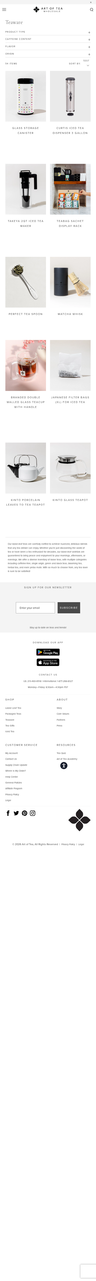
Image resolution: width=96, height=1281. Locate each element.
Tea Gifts (10, 725)
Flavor (10, 46)
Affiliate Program (13, 788)
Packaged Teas (13, 713)
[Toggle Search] (92, 10)
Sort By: (75, 63)
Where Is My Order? (15, 770)
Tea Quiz (61, 753)
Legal (8, 800)
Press (59, 725)
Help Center (11, 776)
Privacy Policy (12, 794)
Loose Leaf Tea (13, 707)
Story (59, 707)
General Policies (13, 782)
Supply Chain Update (16, 764)
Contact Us (11, 758)
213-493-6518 (34, 681)
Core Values (63, 713)
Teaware (9, 719)
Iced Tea (9, 731)
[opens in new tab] (48, 652)
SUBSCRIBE (69, 608)
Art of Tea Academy (67, 758)
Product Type (15, 31)
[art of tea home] (48, 10)
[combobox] (86, 65)
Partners (61, 719)
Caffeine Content (18, 38)
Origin (9, 53)
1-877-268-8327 (65, 681)
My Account (11, 753)
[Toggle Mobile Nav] (4, 9)
